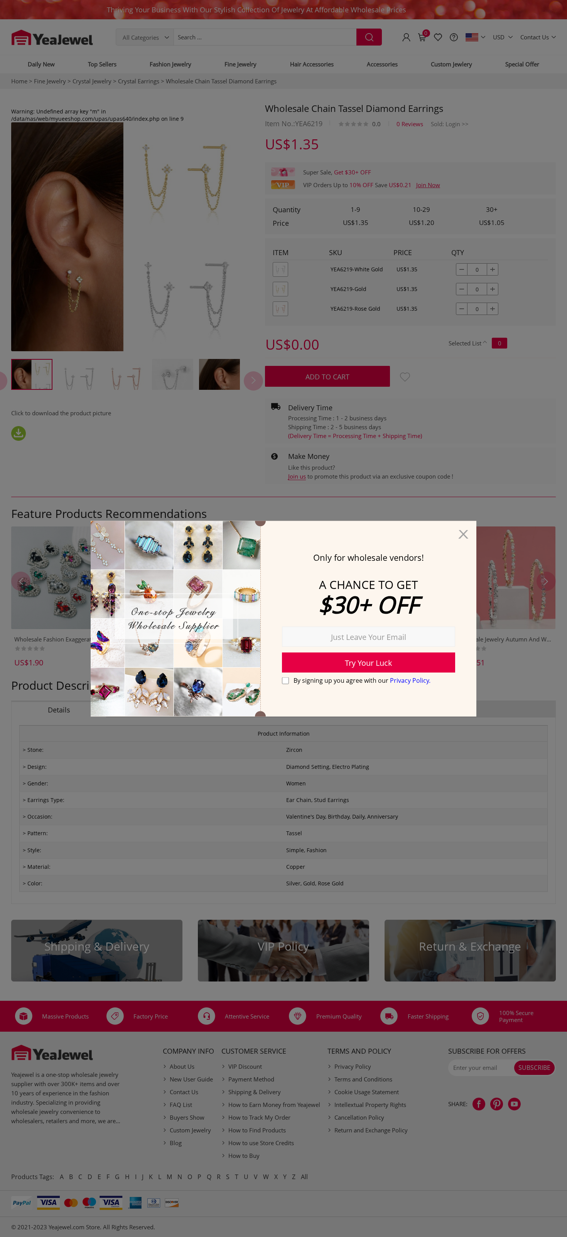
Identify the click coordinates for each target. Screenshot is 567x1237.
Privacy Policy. (410, 680)
